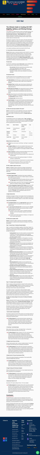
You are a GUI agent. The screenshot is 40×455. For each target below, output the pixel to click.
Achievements (23, 14)
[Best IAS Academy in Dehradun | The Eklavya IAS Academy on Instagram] (4, 441)
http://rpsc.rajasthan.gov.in (15, 442)
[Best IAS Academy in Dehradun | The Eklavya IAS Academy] (14, 2)
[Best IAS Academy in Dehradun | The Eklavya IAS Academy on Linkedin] (6, 441)
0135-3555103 (32, 442)
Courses (12, 14)
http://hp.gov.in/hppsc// (15, 440)
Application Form (22, 425)
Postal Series (22, 439)
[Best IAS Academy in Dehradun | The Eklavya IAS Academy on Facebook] (6, 438)
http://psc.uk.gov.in (15, 429)
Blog (36, 14)
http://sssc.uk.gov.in (15, 431)
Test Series (22, 436)
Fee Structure (22, 428)
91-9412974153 (32, 440)
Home (4, 14)
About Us (8, 14)
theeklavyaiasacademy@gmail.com (34, 435)
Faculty (28, 14)
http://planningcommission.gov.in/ (15, 445)
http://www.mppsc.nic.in (15, 444)
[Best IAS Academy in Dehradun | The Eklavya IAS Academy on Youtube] (4, 438)
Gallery (33, 14)
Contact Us (20, 16)
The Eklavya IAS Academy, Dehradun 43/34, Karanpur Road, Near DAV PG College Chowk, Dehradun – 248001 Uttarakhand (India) (33, 428)
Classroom (22, 433)
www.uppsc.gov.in (15, 434)
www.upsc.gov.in (14, 436)
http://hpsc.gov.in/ (15, 438)
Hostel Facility (22, 431)
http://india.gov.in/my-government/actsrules (15, 448)
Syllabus (17, 14)
